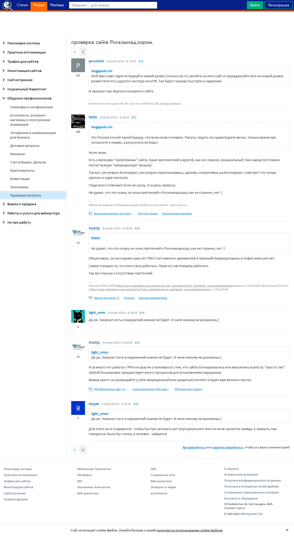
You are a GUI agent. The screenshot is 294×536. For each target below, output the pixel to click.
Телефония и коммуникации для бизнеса (33, 135)
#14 (142, 313)
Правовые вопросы (25, 195)
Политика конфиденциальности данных (252, 480)
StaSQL (94, 228)
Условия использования (241, 474)
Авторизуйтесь (194, 447)
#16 (135, 404)
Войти (255, 5)
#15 (137, 342)
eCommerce (159, 493)
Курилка (129, 297)
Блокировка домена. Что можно (113, 213)
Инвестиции (20, 178)
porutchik (96, 61)
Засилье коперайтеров (153, 297)
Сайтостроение (20, 79)
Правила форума (16, 499)
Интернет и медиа (163, 487)
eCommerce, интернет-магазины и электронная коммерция (30, 120)
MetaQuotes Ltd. (251, 514)
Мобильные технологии (94, 469)
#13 (137, 228)
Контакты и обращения (240, 498)
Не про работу (19, 222)
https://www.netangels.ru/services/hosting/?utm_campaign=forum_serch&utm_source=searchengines (150, 289)
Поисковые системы (23, 43)
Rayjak (94, 403)
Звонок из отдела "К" (107, 297)
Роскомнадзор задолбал (177, 213)
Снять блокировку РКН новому (151, 389)
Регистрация (278, 5)
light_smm (97, 312)
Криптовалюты (22, 170)
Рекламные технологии (93, 487)
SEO (79, 481)
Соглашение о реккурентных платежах (251, 492)
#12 (134, 117)
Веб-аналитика (87, 493)
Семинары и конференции (31, 107)
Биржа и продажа (21, 204)
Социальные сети (163, 475)
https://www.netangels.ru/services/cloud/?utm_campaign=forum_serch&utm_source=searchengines (174, 285)
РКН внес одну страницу (189, 389)
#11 (141, 61)
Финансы (17, 153)
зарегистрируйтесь (228, 447)
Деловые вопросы (25, 145)
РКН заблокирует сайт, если (111, 389)
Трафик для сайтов (22, 61)
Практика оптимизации (26, 52)
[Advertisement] (147, 23)
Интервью (84, 475)
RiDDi (93, 117)
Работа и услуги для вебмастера (33, 213)
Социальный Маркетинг (27, 89)
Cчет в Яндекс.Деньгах (28, 162)
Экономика (19, 187)
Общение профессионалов (29, 98)
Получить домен (148, 213)
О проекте (231, 469)
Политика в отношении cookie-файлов (251, 486)
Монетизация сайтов (24, 70)
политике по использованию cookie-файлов (189, 530)
